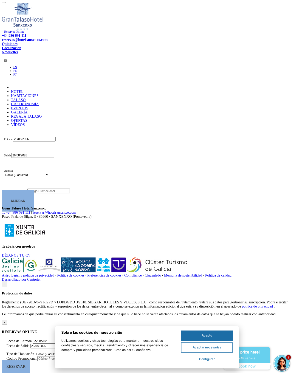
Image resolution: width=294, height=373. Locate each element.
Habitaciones (25, 96)
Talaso (18, 100)
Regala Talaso (26, 116)
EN (15, 71)
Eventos (19, 108)
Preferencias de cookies (104, 275)
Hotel (17, 91)
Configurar (207, 359)
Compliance (133, 275)
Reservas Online (14, 31)
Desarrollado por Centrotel (21, 279)
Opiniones (9, 44)
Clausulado (153, 275)
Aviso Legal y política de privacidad (28, 275)
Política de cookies (70, 275)
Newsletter (10, 52)
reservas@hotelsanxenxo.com (25, 40)
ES (15, 67)
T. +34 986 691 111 (16, 212)
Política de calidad (218, 275)
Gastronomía (25, 104)
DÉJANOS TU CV (16, 255)
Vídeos (18, 125)
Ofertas (19, 120)
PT (15, 74)
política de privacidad (258, 306)
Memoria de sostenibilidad (183, 275)
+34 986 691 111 (14, 35)
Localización (11, 48)
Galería (19, 112)
